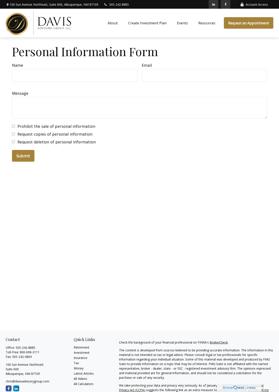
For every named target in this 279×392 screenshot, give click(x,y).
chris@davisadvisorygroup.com (27, 381)
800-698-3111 (29, 352)
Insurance (80, 358)
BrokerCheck (219, 342)
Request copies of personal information (54, 134)
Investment (82, 352)
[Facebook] (225, 4)
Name (17, 65)
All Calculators (84, 384)
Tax (76, 363)
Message (20, 93)
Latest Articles (84, 373)
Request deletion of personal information (56, 142)
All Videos (80, 379)
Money (78, 368)
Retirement (81, 347)
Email (147, 65)
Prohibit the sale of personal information (56, 126)
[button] (113, 23)
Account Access (257, 4)
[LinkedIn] (213, 4)
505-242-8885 (119, 4)
